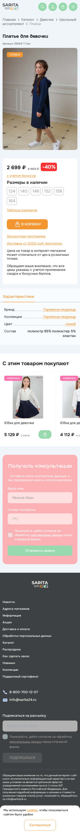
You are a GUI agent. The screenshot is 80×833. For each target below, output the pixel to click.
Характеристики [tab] (18, 296)
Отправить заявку (40, 550)
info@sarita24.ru (22, 699)
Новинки (9, 663)
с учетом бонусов (21, 176)
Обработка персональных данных (27, 636)
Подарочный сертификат (21, 676)
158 (58, 191)
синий (70, 324)
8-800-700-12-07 (23, 692)
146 (35, 191)
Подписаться (22, 757)
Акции (7, 622)
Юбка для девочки (19, 423)
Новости (9, 602)
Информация (12, 615)
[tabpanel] (40, 322)
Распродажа (12, 649)
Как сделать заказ (16, 656)
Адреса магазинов (16, 609)
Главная (9, 19)
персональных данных (47, 535)
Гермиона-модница (60, 309)
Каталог (27, 19)
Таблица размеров (22, 210)
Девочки (47, 19)
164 (12, 201)
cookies (32, 810)
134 (12, 191)
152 (47, 191)
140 (23, 191)
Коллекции (10, 670)
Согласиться (40, 825)
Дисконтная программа (26, 236)
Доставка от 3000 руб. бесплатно (34, 243)
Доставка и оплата (16, 629)
